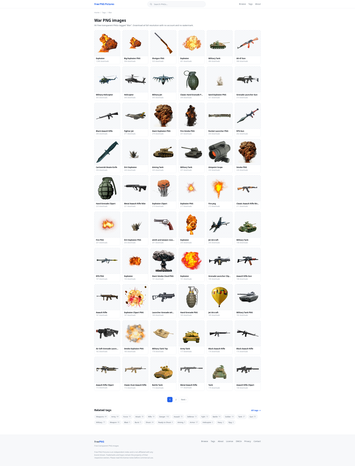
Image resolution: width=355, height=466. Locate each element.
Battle (216, 416)
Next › (183, 399)
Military (100, 422)
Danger (164, 416)
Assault (178, 416)
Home (96, 12)
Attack (139, 416)
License (229, 441)
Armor (194, 422)
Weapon (115, 422)
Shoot (150, 422)
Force (127, 416)
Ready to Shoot (165, 422)
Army (115, 416)
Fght (204, 416)
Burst (138, 422)
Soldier (229, 416)
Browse (242, 4)
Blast (127, 422)
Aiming (181, 422)
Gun (253, 416)
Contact (257, 441)
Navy (221, 422)
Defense (192, 416)
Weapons (101, 416)
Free (99, 441)
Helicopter (208, 422)
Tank (241, 416)
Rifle (151, 416)
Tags (250, 4)
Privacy (247, 441)
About (258, 4)
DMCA (239, 441)
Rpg (231, 422)
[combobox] (178, 4)
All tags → (256, 410)
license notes (128, 457)
